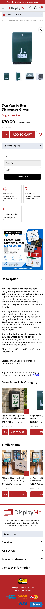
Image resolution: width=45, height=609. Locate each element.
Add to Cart (17, 432)
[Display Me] (15, 8)
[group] (22, 249)
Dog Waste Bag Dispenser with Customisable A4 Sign (13, 417)
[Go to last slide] (6, 249)
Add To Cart (22, 134)
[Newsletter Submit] (39, 534)
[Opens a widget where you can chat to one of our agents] (36, 605)
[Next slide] (39, 249)
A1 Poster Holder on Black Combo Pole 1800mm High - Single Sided (14, 479)
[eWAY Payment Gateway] (22, 581)
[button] (6, 76)
